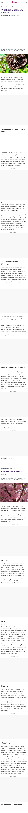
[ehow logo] (14, 2)
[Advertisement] (14, 32)
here (6, 51)
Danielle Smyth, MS (6, 15)
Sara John (4, 474)
